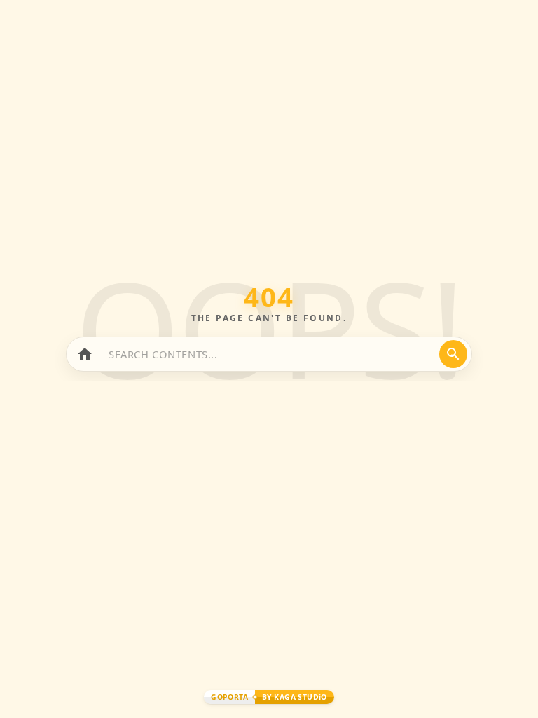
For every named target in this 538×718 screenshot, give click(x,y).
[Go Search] (453, 354)
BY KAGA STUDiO (294, 697)
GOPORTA (229, 697)
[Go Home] (85, 354)
